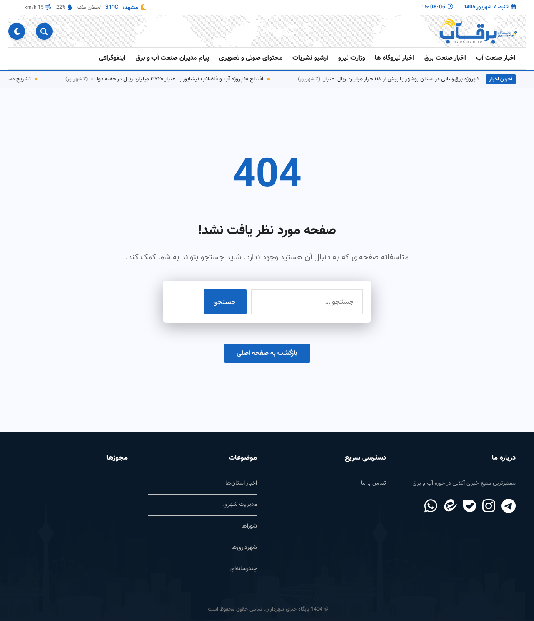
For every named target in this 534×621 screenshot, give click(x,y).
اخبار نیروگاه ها (394, 58)
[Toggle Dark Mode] (16, 31)
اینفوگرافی (112, 58)
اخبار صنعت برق (445, 58)
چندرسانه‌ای (243, 568)
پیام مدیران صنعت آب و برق (172, 58)
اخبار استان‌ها (241, 483)
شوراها (249, 526)
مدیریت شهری (240, 504)
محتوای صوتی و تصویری (250, 58)
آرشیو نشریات (310, 58)
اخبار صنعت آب (496, 58)
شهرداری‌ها (244, 547)
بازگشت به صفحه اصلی (267, 353)
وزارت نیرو (351, 58)
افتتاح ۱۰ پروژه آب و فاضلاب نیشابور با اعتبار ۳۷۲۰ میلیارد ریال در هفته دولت (173, 79)
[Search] (44, 31)
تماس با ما (373, 483)
